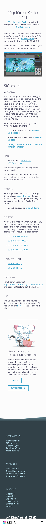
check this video (24, 196)
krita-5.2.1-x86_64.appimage (19, 162)
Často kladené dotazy (16, 471)
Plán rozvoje (12, 443)
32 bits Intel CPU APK (18, 241)
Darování (10, 496)
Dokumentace (12, 468)
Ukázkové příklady (15, 476)
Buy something (18, 388)
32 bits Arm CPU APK (18, 250)
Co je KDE (11, 501)
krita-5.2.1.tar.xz (15, 268)
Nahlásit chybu (13, 441)
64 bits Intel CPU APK (18, 236)
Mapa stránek (12, 451)
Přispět (14, 381)
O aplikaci (10, 494)
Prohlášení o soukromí (16, 473)
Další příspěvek (23, 27)
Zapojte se (11, 499)
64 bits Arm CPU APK (18, 245)
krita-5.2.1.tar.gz (15, 263)
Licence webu (12, 504)
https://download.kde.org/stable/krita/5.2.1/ (23, 284)
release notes (27, 38)
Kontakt (9, 506)
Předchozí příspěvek (17, 22)
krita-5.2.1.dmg (32, 208)
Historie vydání (13, 446)
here (19, 306)
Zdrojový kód (12, 448)
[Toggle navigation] (42, 522)
